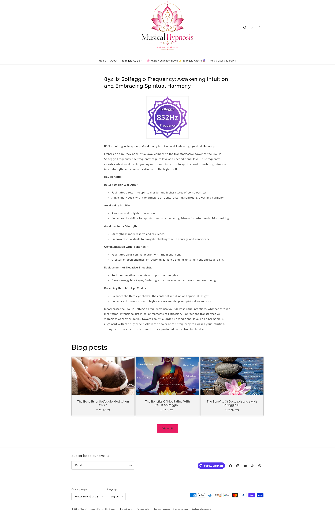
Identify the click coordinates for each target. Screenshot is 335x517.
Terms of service (162, 509)
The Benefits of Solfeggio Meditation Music (103, 403)
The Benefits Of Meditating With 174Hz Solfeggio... (167, 403)
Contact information (201, 509)
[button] (132, 60)
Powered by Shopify (107, 509)
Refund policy (126, 509)
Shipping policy (180, 509)
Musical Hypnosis (88, 509)
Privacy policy (144, 509)
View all (167, 428)
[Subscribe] (130, 465)
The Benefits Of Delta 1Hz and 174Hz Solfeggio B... (232, 403)
